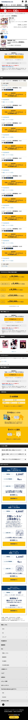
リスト (23, 2)
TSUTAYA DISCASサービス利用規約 (14, 617)
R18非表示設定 (5, 665)
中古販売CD (4, 641)
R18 (26, 4)
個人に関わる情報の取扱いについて (17, 618)
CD (3, 633)
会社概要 (2, 617)
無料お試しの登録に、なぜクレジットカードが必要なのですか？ (13, 455)
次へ (6, 85)
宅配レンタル (5, 653)
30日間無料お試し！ (14, 57)
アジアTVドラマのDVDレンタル (20, 13)
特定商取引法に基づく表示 (5, 620)
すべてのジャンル (10, 13)
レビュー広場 (4, 681)
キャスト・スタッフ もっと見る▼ (20, 26)
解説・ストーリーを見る (8, 101)
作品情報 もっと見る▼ (22, 24)
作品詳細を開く (6, 99)
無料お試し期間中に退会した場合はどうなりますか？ (11, 450)
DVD (3, 629)
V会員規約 (6, 617)
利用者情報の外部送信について (15, 620)
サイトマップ (23, 620)
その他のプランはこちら (9, 59)
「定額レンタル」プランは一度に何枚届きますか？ (11, 459)
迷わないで (14, 351)
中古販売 (4, 661)
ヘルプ (2, 673)
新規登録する (14, 498)
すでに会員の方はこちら (19, 59)
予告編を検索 (5, 33)
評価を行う (4, 29)
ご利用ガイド (4, 669)
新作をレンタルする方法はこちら (7, 66)
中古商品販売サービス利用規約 (6, 618)
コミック (4, 637)
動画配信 (3, 645)
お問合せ (3, 677)
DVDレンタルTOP (3, 13)
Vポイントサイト (5, 685)
